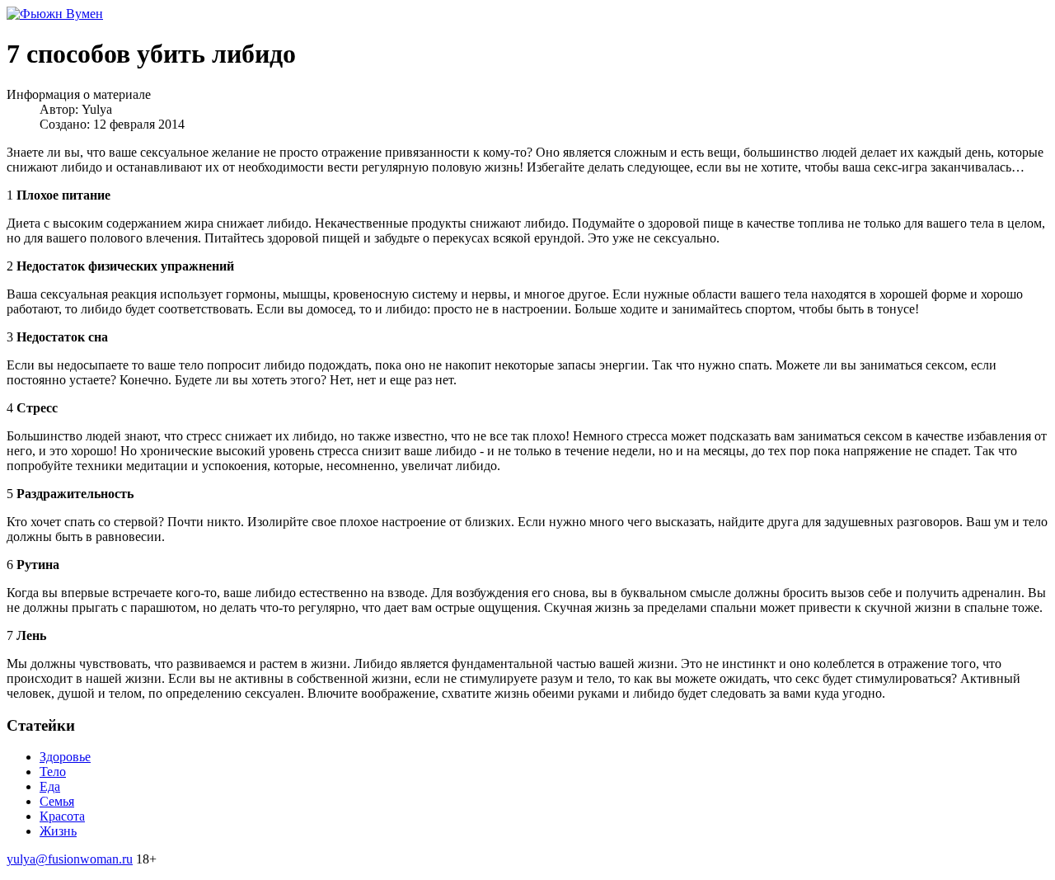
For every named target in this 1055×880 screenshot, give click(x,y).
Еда (50, 786)
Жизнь (58, 831)
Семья (57, 801)
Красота (62, 816)
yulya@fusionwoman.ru (70, 859)
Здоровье (65, 757)
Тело (53, 772)
